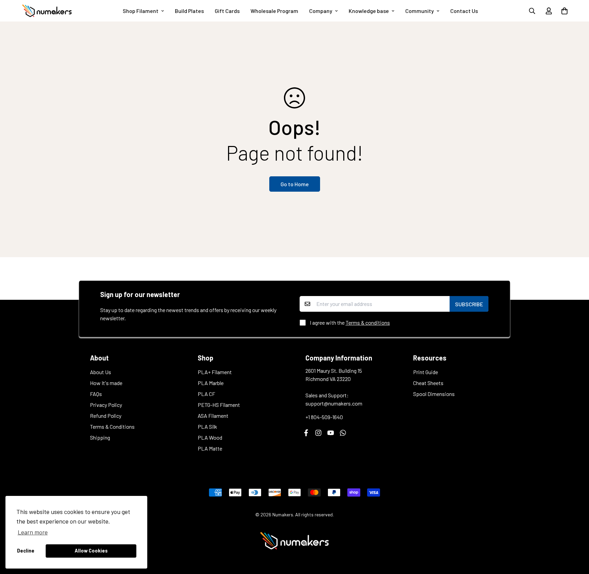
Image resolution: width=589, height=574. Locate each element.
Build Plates (189, 11)
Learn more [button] (33, 532)
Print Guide (425, 372)
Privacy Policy (106, 404)
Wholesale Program (274, 11)
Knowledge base (369, 11)
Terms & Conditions (112, 426)
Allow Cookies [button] (91, 551)
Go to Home (295, 184)
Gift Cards (227, 11)
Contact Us (464, 11)
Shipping (100, 437)
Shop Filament (140, 11)
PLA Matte (210, 448)
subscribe (469, 304)
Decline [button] (25, 551)
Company (320, 11)
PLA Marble (211, 383)
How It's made (106, 383)
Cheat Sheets (428, 383)
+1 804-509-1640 (324, 417)
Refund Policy (105, 415)
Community (419, 11)
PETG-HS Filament (219, 404)
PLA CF (206, 394)
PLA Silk (207, 426)
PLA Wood (210, 437)
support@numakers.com (333, 403)
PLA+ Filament (215, 372)
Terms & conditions (368, 322)
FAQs (96, 394)
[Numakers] (47, 10)
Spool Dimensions (434, 394)
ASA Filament (213, 415)
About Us (100, 372)
